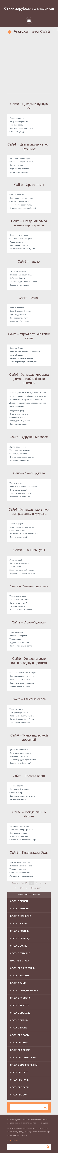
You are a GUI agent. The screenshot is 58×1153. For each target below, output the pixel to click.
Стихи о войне (18, 946)
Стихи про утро (19, 1042)
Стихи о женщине (20, 916)
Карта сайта (12, 1140)
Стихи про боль (19, 1035)
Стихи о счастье (20, 953)
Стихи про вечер (20, 1050)
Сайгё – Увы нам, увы (29, 550)
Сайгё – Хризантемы (29, 185)
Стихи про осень (20, 1087)
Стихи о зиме (18, 983)
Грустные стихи (19, 961)
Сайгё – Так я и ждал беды (29, 852)
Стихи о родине (19, 931)
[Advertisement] (29, 63)
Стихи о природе (20, 938)
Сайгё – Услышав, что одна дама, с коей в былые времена (29, 379)
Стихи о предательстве (24, 990)
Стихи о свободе (20, 1013)
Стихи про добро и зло (23, 1057)
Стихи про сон (18, 1095)
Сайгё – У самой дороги (29, 622)
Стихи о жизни (18, 923)
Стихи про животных (22, 968)
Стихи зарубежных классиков (29, 8)
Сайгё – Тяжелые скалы (29, 699)
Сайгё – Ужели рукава (29, 473)
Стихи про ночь (19, 1080)
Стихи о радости (20, 998)
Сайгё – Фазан (29, 298)
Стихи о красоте (19, 975)
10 (21, 888)
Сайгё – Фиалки (29, 261)
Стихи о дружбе (19, 908)
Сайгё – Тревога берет (29, 776)
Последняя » (37, 888)
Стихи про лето (19, 1072)
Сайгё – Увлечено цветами (29, 586)
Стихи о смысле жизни (23, 1065)
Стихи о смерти (19, 1020)
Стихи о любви (19, 901)
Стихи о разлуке (19, 1005)
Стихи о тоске (18, 1028)
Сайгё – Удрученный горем (29, 437)
